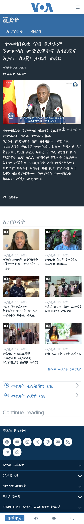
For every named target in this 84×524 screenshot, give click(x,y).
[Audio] (36, 518)
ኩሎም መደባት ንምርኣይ (64, 369)
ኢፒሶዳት (15, 31)
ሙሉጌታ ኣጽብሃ (14, 74)
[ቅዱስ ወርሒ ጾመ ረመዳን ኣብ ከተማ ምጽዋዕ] (63, 286)
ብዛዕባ (36, 31)
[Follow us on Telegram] (7, 452)
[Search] (72, 518)
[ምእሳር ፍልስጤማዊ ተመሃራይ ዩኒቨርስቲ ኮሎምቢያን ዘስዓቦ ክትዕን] (21, 333)
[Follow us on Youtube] (17, 442)
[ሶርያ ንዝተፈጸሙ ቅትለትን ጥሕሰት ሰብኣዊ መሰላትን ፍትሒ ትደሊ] (21, 286)
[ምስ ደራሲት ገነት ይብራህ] (63, 333)
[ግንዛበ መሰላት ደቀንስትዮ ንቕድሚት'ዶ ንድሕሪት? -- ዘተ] (21, 239)
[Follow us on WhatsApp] (17, 452)
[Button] (11, 198)
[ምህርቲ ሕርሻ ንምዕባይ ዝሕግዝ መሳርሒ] (63, 239)
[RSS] (68, 442)
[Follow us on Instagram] (27, 442)
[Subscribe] (58, 442)
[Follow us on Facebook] (7, 442)
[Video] (54, 518)
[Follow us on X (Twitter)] (37, 442)
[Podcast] (47, 442)
